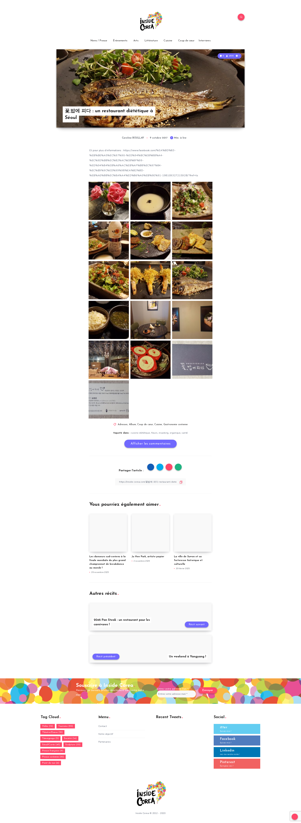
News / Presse (98, 40)
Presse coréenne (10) (53, 757)
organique (175, 432)
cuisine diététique (140, 432)
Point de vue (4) (50, 763)
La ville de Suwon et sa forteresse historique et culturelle (188, 560)
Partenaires (104, 741)
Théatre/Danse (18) (52, 732)
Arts (135, 40)
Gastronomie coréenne (176, 424)
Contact (102, 726)
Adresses (123, 424)
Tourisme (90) (65, 726)
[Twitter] (67, 17)
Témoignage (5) (50, 738)
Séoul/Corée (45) (51, 744)
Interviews (205, 40)
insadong (164, 432)
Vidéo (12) (47, 726)
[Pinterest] (82, 17)
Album (132, 424)
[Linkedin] (74, 17)
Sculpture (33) (72, 744)
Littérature (151, 40)
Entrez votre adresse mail (173, 689)
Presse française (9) (52, 751)
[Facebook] (60, 17)
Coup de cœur (186, 40)
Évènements (120, 40)
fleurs (154, 432)
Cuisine (168, 40)
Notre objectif (105, 734)
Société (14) (70, 738)
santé (185, 432)
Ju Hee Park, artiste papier (148, 557)
